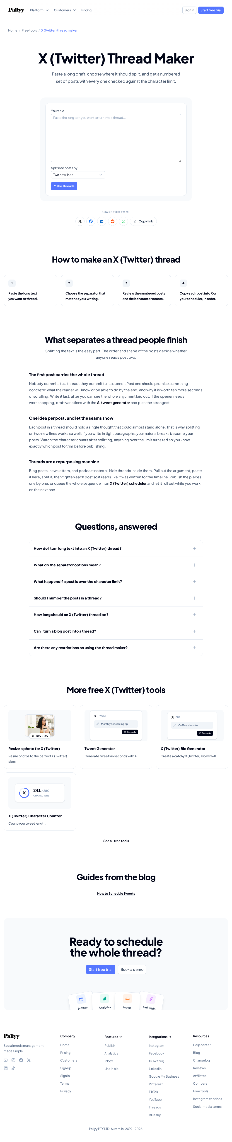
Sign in (189, 10)
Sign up (65, 1068)
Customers (68, 1060)
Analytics (111, 1053)
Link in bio (111, 1069)
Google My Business (164, 1076)
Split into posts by (64, 168)
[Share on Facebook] (90, 221)
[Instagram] (13, 1060)
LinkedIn (155, 1069)
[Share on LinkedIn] (101, 221)
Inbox (108, 1061)
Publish (109, 1045)
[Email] (6, 1060)
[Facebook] (21, 1060)
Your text (58, 111)
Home (65, 1045)
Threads (155, 1107)
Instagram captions (207, 1099)
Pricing (65, 1052)
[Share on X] (80, 221)
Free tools (200, 1091)
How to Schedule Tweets (116, 893)
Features (111, 1037)
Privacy (65, 1091)
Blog (196, 1052)
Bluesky (155, 1115)
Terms (64, 1083)
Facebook (156, 1053)
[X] (29, 1060)
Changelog (201, 1060)
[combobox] (78, 174)
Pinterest (156, 1084)
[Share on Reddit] (112, 221)
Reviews (199, 1068)
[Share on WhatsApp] (123, 221)
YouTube (155, 1099)
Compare (200, 1083)
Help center (202, 1045)
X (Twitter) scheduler (128, 483)
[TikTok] (13, 1068)
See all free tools (116, 841)
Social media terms (207, 1106)
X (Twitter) (156, 1061)
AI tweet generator (113, 402)
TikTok (153, 1092)
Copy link (146, 221)
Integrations (158, 1037)
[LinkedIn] (6, 1068)
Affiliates (199, 1076)
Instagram (156, 1045)
